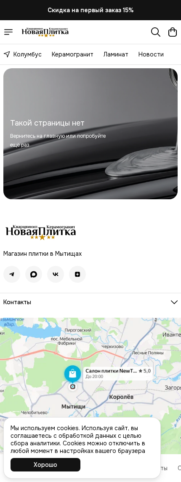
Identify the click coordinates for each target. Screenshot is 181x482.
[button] (11, 274)
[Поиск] (156, 32)
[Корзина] (173, 32)
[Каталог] (8, 32)
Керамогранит (72, 54)
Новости (151, 54)
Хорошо (45, 465)
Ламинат (116, 54)
